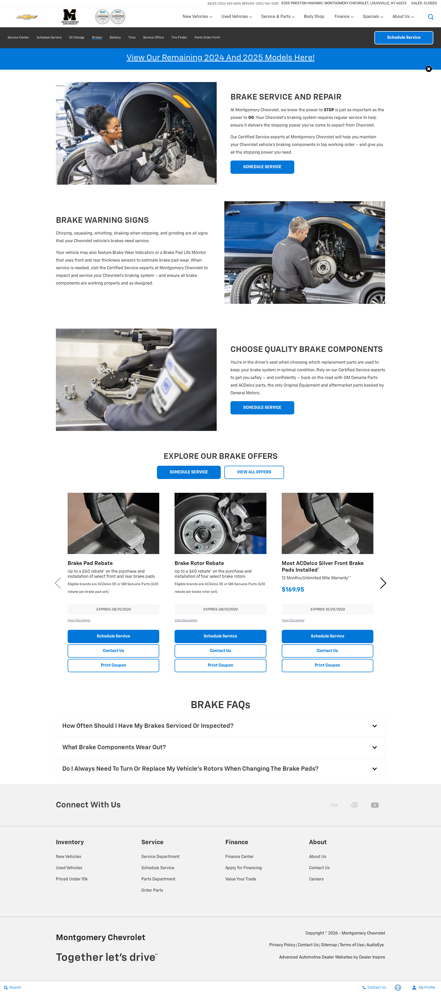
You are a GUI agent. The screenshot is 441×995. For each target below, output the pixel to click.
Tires (132, 37)
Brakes (97, 37)
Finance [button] (341, 18)
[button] (431, 17)
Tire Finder (179, 37)
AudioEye (375, 945)
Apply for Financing (243, 868)
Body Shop (314, 17)
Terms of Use (352, 945)
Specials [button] (371, 18)
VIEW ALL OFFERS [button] (254, 472)
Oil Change (76, 37)
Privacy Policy (282, 945)
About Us (317, 857)
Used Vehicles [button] (234, 18)
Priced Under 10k (72, 879)
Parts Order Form (207, 37)
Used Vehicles (69, 868)
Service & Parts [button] (275, 18)
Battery (115, 37)
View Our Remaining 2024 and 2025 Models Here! (221, 58)
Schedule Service (49, 37)
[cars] (334, 805)
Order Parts (152, 891)
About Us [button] (401, 18)
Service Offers (153, 37)
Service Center (18, 37)
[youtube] (375, 805)
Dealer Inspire (372, 957)
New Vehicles (68, 857)
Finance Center (239, 857)
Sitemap (329, 945)
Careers (316, 879)
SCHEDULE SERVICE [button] (262, 167)
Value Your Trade (240, 879)
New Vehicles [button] (195, 18)
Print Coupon (113, 666)
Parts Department (158, 879)
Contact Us (113, 651)
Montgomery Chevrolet (363, 933)
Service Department (160, 857)
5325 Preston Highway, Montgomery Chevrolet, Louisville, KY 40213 (343, 3)
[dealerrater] (354, 805)
